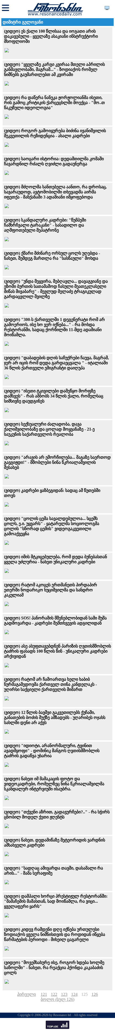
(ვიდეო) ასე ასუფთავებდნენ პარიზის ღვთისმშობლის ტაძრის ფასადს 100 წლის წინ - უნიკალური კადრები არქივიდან (57, 651)
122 (54, 994)
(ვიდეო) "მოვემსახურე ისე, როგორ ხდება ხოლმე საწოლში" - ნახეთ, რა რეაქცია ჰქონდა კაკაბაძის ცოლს (54, 967)
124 (74, 994)
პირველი (26, 994)
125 (84, 994)
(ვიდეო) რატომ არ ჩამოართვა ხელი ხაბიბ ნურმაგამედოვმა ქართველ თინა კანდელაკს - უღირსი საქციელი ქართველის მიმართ (50, 684)
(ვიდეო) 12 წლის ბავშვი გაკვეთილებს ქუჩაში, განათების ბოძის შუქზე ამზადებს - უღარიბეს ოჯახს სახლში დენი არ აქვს (54, 717)
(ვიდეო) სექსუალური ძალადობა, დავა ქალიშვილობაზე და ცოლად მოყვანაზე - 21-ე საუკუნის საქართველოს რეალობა (49, 429)
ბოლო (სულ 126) (57, 999)
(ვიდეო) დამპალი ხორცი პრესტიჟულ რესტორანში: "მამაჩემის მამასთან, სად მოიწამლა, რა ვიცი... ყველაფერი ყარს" (56, 901)
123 (64, 994)
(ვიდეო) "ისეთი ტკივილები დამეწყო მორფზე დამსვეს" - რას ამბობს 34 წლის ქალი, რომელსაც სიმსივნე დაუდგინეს (53, 396)
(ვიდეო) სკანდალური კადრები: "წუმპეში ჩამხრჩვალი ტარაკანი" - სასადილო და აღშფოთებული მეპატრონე (45, 225)
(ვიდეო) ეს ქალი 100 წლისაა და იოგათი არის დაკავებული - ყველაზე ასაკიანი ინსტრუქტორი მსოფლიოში (51, 36)
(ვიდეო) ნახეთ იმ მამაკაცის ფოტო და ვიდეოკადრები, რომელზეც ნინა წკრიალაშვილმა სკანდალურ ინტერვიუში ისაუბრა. (54, 783)
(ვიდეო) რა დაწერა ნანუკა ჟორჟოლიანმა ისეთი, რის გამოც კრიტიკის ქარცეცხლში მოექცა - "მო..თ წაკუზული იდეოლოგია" (54, 102)
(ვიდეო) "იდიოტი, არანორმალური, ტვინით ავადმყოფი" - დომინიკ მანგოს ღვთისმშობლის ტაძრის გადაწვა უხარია (51, 750)
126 (94, 994)
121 (44, 994)
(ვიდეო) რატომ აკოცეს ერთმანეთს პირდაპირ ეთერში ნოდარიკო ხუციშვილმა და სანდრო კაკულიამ (50, 590)
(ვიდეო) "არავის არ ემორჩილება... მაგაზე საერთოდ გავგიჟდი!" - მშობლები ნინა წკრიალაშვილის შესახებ (57, 462)
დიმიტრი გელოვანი (23, 22)
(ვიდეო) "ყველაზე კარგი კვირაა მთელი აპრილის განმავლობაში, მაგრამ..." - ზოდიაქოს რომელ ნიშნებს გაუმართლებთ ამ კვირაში (54, 69)
